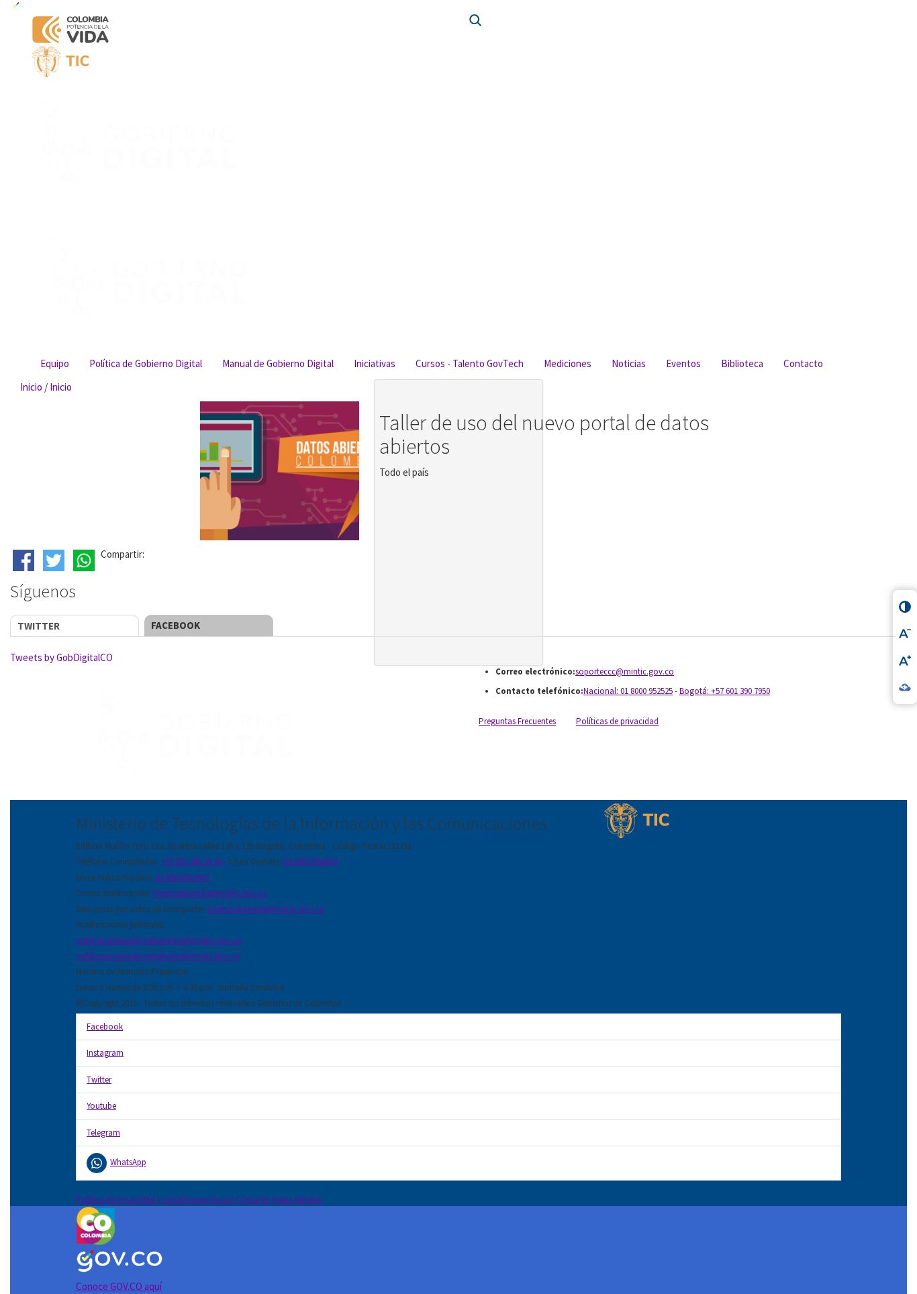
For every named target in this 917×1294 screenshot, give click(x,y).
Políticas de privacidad (617, 721)
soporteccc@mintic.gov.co (624, 671)
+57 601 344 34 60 (191, 861)
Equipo (54, 363)
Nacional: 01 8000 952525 (628, 691)
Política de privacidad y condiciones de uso (155, 1199)
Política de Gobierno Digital (145, 363)
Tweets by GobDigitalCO (61, 657)
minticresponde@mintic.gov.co (209, 893)
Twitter (38, 625)
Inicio (31, 387)
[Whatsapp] (85, 560)
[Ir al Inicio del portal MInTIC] (239, 62)
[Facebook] (25, 560)
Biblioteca (742, 363)
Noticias (629, 363)
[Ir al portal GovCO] (458, 6)
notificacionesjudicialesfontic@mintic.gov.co (158, 956)
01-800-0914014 (311, 861)
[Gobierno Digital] (262, 733)
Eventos (683, 363)
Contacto (803, 363)
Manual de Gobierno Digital (278, 363)
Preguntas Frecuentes (517, 721)
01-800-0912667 (182, 877)
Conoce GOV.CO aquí (119, 1286)
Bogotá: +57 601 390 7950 (724, 691)
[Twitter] (55, 560)
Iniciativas (374, 363)
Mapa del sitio (298, 1199)
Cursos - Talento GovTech (470, 363)
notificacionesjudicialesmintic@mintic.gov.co (159, 940)
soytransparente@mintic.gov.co (265, 909)
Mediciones (567, 363)
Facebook (175, 625)
